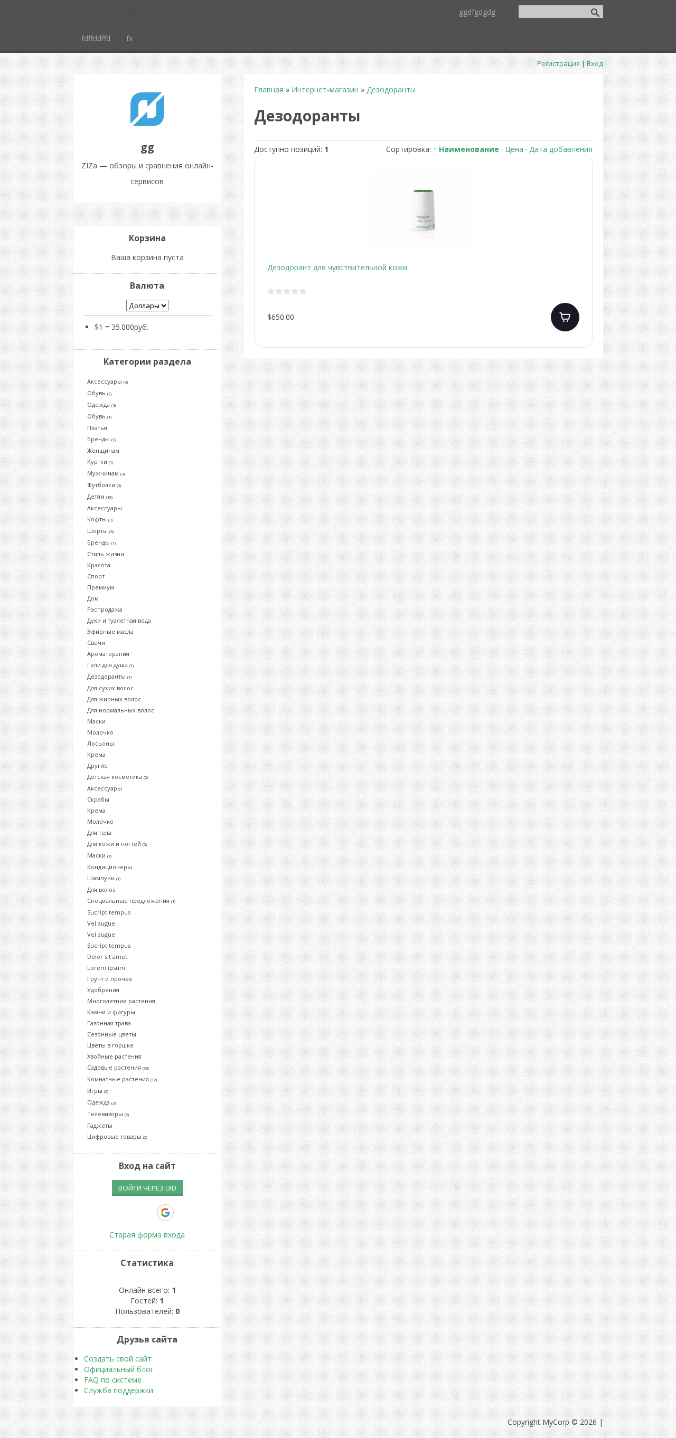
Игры (97, 1090)
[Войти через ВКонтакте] (111, 1213)
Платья (97, 428)
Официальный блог (119, 1369)
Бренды (101, 439)
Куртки (100, 461)
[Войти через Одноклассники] (184, 1213)
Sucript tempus (108, 912)
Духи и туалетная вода (119, 620)
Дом (93, 598)
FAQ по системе (113, 1380)
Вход (595, 63)
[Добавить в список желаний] (575, 185)
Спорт (96, 576)
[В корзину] (565, 317)
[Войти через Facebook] (129, 1213)
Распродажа (105, 609)
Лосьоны (100, 743)
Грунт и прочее (110, 979)
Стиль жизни (105, 554)
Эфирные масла (110, 631)
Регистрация (558, 63)
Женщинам (103, 450)
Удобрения (103, 990)
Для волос (101, 889)
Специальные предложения (131, 900)
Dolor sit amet (107, 956)
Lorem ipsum (106, 968)
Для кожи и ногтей (117, 843)
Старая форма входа (147, 1235)
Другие (97, 765)
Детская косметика (117, 776)
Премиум (100, 587)
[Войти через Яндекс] (147, 1213)
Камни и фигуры (111, 1012)
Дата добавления (561, 149)
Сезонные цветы (111, 1034)
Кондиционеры (109, 867)
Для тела (99, 832)
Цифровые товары (117, 1136)
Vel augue (101, 923)
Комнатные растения (122, 1079)
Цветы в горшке (110, 1045)
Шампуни (103, 878)
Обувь (99, 393)
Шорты (100, 531)
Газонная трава (109, 1023)
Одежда (101, 404)
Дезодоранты (109, 676)
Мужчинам (106, 473)
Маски (96, 721)
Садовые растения (118, 1067)
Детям (99, 496)
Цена (514, 149)
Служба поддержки (118, 1390)
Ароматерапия (108, 654)
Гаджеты (99, 1125)
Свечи (96, 642)
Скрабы (98, 799)
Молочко (100, 732)
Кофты (99, 519)
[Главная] (147, 123)
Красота (98, 565)
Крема (96, 754)
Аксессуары (107, 381)
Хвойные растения (114, 1056)
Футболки (104, 485)
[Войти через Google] (165, 1212)
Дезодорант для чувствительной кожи (337, 267)
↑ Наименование (466, 149)
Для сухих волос (110, 688)
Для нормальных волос (120, 710)
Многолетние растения (121, 1001)
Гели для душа (110, 665)
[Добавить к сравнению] (575, 219)
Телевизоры (108, 1114)
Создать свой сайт (118, 1359)
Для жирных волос (114, 699)
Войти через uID (147, 1188)
